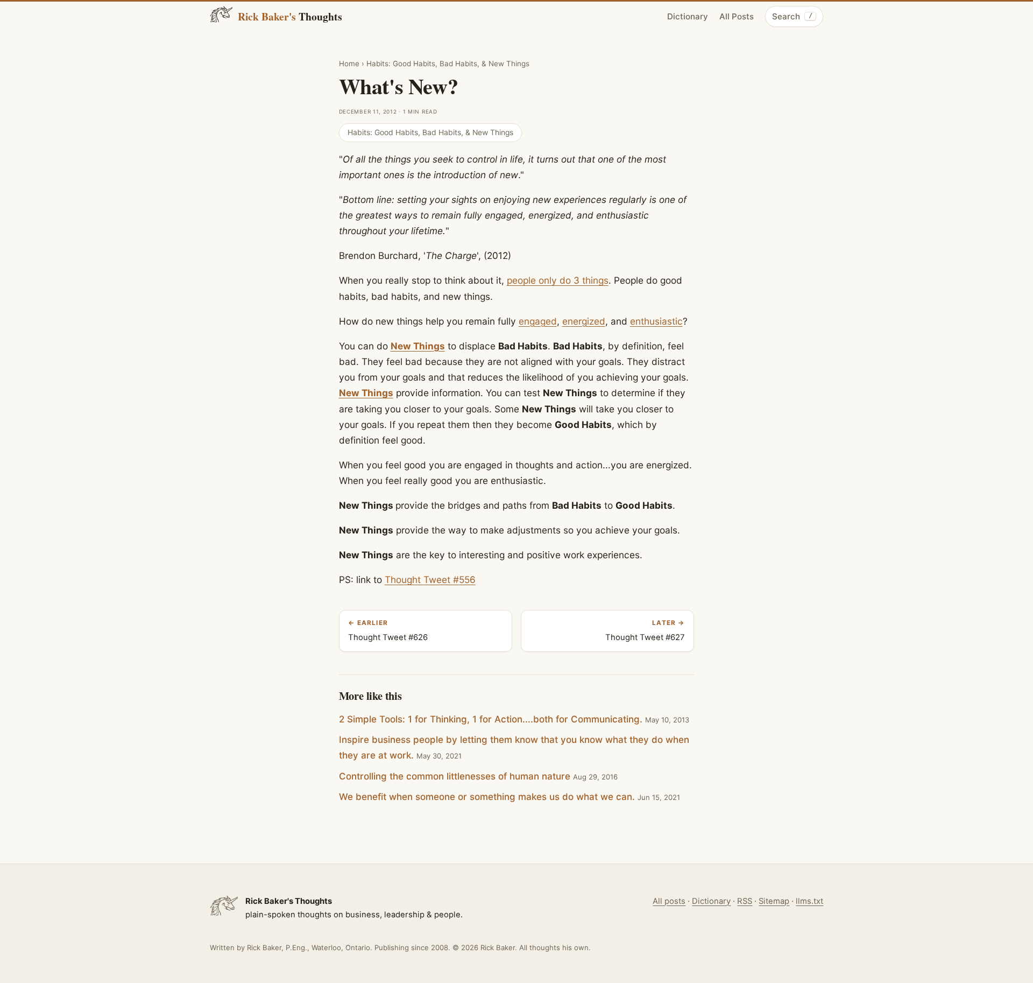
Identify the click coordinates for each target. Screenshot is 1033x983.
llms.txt (809, 901)
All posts (669, 901)
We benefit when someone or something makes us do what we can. (487, 796)
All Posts (736, 16)
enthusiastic (656, 321)
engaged (538, 321)
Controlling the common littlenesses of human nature (454, 776)
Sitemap (774, 901)
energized (583, 321)
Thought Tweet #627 (645, 630)
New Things (418, 346)
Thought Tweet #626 (388, 630)
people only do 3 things (558, 280)
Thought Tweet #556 (430, 579)
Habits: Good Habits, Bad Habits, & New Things (447, 63)
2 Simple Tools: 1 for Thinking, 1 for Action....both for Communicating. (490, 719)
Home (349, 63)
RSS (744, 901)
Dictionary (687, 16)
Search (792, 16)
